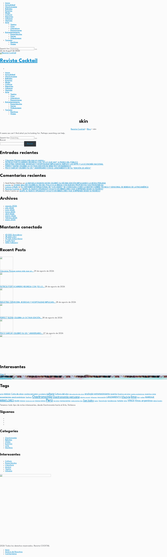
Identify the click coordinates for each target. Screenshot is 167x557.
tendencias (112, 401)
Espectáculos (16, 34)
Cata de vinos (17, 394)
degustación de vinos (76, 394)
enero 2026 (10, 220)
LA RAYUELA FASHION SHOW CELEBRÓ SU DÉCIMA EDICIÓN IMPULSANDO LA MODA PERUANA (65, 183)
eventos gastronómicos (137, 394)
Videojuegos (15, 38)
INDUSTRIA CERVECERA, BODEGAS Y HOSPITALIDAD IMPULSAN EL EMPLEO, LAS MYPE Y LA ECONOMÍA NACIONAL (54, 164)
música (22, 401)
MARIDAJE (149, 397)
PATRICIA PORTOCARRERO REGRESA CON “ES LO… (22, 287)
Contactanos (11, 554)
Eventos (8, 11)
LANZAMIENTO (113, 397)
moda (16, 401)
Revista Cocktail (18, 60)
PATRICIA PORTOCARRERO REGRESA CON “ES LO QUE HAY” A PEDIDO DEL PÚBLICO (41, 162)
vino (125, 401)
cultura (50, 394)
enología (89, 394)
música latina (40, 401)
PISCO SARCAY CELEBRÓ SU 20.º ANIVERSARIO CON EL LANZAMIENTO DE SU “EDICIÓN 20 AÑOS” (48, 168)
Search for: (5, 49)
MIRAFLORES (7, 401)
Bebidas (8, 9)
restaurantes (65, 401)
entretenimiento (102, 394)
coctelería (42, 394)
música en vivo (30, 401)
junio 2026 (10, 210)
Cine (12, 26)
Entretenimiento (12, 32)
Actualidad (10, 5)
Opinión (8, 21)
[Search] (36, 49)
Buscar (3, 140)
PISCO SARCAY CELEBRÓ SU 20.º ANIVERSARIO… (21, 333)
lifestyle (126, 397)
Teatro (13, 24)
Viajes (13, 44)
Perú (49, 400)
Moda (7, 13)
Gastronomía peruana (66, 397)
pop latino (56, 401)
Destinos (14, 42)
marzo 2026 (10, 216)
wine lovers (157, 401)
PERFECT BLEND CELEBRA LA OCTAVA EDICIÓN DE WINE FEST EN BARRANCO (38, 166)
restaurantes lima (77, 401)
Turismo (8, 40)
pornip (8, 185)
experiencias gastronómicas (12, 397)
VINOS (131, 401)
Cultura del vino (62, 394)
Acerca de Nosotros (14, 552)
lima (134, 397)
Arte (7, 23)
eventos (114, 394)
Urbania (9, 19)
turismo (120, 401)
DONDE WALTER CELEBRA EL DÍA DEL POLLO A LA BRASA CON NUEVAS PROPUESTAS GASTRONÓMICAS (58, 185)
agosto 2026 (11, 206)
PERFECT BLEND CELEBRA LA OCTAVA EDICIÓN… (21, 318)
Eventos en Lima (124, 394)
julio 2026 (9, 208)
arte (2, 394)
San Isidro (88, 401)
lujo (138, 397)
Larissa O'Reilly (11, 187)
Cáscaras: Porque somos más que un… (17, 271)
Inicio (7, 3)
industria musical (85, 397)
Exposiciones (16, 30)
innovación (101, 397)
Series (13, 36)
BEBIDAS (7, 394)
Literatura (15, 28)
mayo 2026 (10, 212)
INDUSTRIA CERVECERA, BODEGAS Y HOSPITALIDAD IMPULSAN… (28, 302)
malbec (142, 397)
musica (8, 467)
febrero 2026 (11, 218)
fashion (29, 397)
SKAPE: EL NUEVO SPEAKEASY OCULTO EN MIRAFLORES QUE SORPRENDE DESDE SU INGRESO (62, 189)
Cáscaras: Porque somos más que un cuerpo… (25, 160)
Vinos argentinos (144, 401)
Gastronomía (11, 7)
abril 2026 (9, 214)
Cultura (8, 15)
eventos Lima (150, 394)
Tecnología (103, 401)
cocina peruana (31, 394)
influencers (94, 397)
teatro (96, 401)
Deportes (9, 17)
